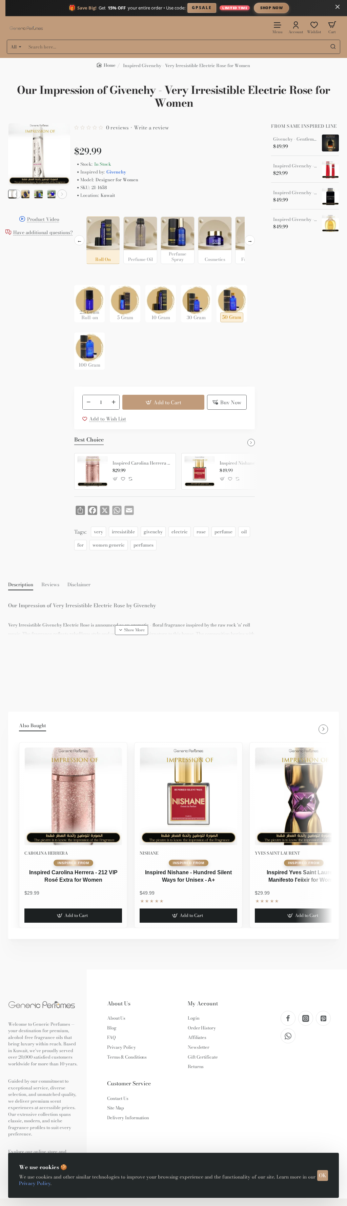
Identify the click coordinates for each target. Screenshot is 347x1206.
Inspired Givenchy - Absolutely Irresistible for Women (295, 166)
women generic (109, 544)
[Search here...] (333, 47)
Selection (85, 211)
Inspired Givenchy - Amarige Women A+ (295, 220)
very (98, 531)
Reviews (50, 584)
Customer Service (129, 1083)
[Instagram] (305, 1018)
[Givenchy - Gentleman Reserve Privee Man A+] (330, 143)
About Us (118, 1003)
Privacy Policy (34, 1183)
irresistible (123, 531)
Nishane (149, 853)
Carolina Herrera (46, 853)
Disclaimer (78, 584)
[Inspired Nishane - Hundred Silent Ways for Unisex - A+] (199, 471)
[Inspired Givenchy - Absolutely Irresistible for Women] (330, 169)
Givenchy (116, 172)
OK (322, 1175)
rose (201, 531)
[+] (114, 402)
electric (179, 531)
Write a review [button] (151, 127)
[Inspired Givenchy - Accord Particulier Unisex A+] (330, 196)
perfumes (144, 544)
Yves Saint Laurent (277, 853)
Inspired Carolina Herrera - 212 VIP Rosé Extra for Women (142, 463)
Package (85, 274)
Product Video (43, 219)
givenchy (153, 531)
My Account (203, 1003)
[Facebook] (288, 1018)
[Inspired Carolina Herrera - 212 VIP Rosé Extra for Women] (92, 471)
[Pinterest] (323, 1018)
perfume (223, 531)
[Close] (337, 7)
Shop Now (271, 7)
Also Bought (32, 725)
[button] (16, 194)
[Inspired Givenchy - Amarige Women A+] (330, 223)
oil (244, 531)
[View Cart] (332, 27)
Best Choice (89, 440)
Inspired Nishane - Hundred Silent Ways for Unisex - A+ (249, 463)
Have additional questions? (43, 232)
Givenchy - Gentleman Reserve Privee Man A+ (295, 139)
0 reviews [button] (117, 127)
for (80, 544)
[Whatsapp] (288, 1035)
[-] (88, 402)
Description (20, 584)
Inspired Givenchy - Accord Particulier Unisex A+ (295, 193)
